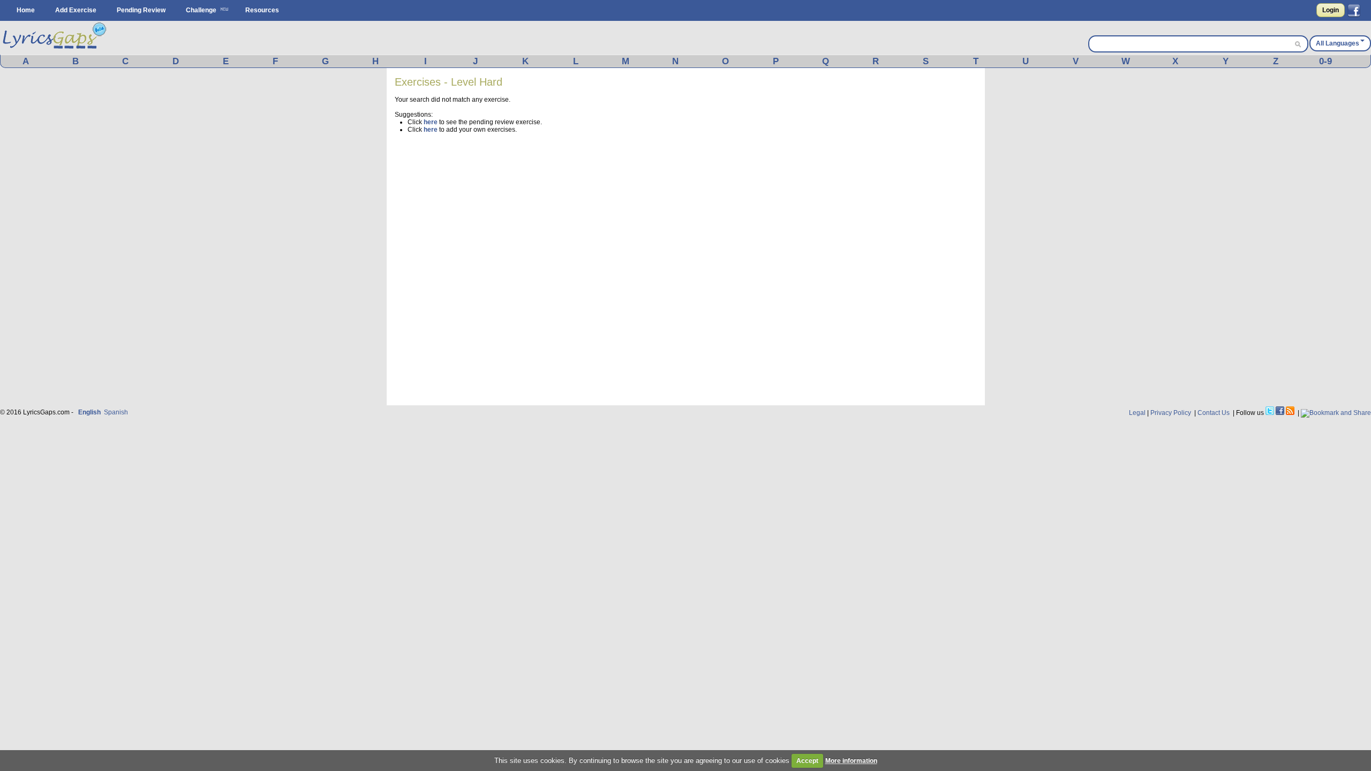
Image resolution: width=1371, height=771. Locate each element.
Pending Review (141, 10)
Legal (1137, 413)
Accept (807, 761)
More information (851, 761)
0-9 (1325, 61)
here (431, 122)
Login (1330, 10)
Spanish (116, 412)
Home (26, 10)
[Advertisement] (896, 236)
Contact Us (1213, 413)
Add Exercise (75, 10)
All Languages (1337, 43)
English (89, 412)
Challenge (201, 10)
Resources (262, 10)
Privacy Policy (1170, 413)
